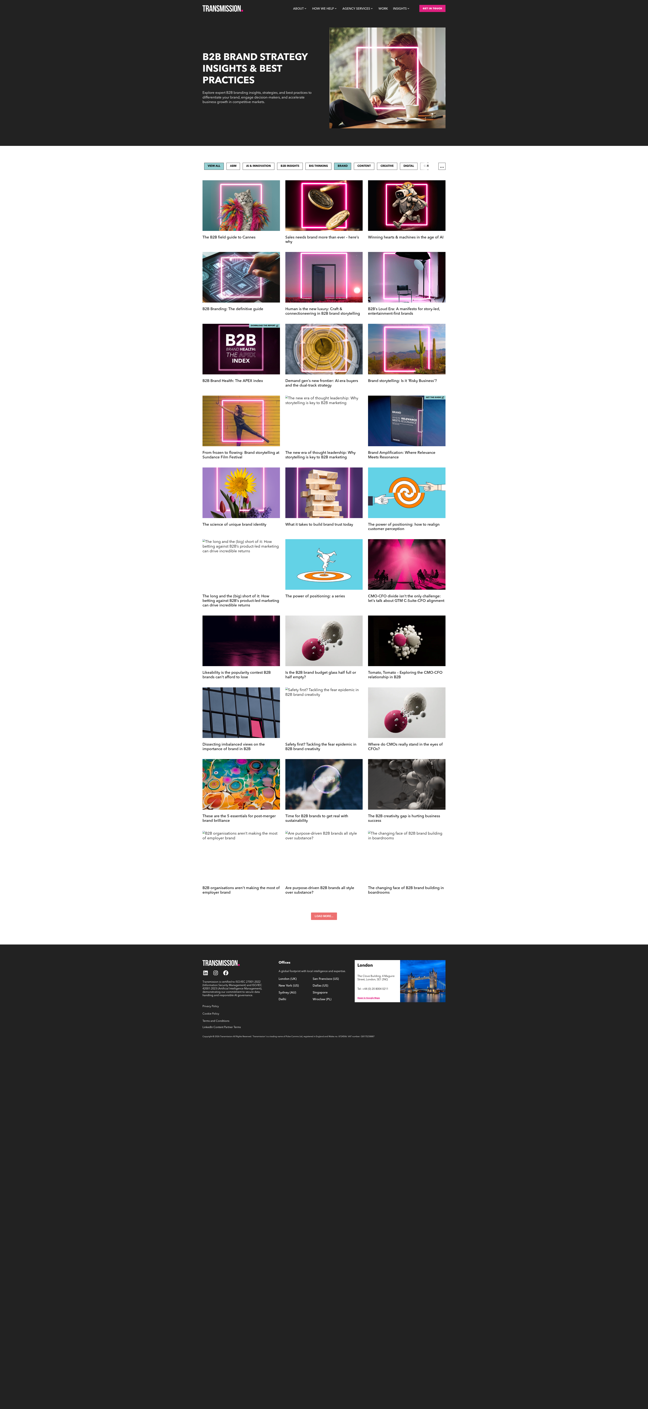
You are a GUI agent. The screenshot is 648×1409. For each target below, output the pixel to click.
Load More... (324, 916)
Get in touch (432, 8)
